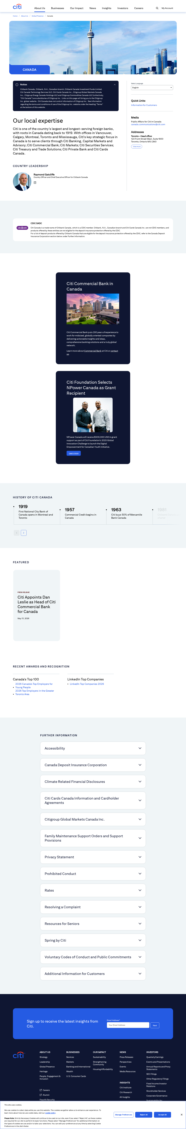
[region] (93, 1115)
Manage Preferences (123, 1115)
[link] (65, 84)
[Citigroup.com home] (19, 1055)
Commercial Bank (92, 351)
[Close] (182, 1115)
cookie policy (50, 1113)
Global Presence (37, 16)
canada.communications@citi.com (148, 124)
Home (15, 16)
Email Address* (113, 1020)
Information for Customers (144, 105)
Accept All (162, 1115)
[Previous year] (16, 533)
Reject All (143, 1115)
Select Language (137, 83)
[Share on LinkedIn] (35, 182)
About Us (24, 16)
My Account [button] (167, 8)
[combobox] (152, 87)
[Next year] (24, 533)
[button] (39, 9)
